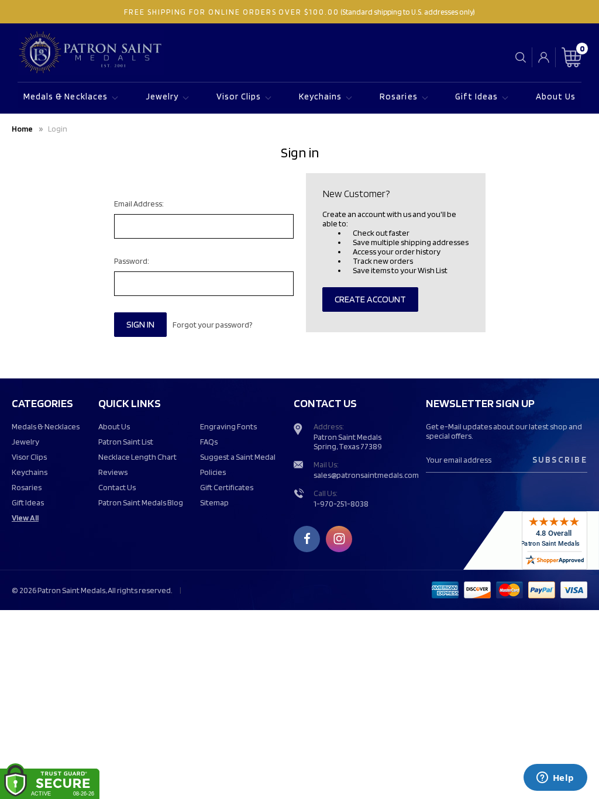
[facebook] (307, 539)
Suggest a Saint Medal (238, 457)
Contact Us (117, 487)
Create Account (370, 299)
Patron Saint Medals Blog (140, 502)
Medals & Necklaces (65, 96)
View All (25, 517)
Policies (213, 472)
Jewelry (162, 96)
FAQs (209, 441)
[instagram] (339, 539)
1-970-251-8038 (341, 503)
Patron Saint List (125, 441)
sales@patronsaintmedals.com (366, 475)
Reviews (113, 472)
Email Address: (139, 203)
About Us (556, 96)
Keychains (320, 96)
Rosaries (398, 96)
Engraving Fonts (228, 426)
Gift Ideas (476, 96)
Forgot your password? (212, 324)
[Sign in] (543, 57)
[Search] (520, 57)
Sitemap (214, 502)
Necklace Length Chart (137, 457)
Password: (131, 261)
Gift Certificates (226, 487)
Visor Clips (238, 96)
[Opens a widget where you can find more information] (555, 778)
